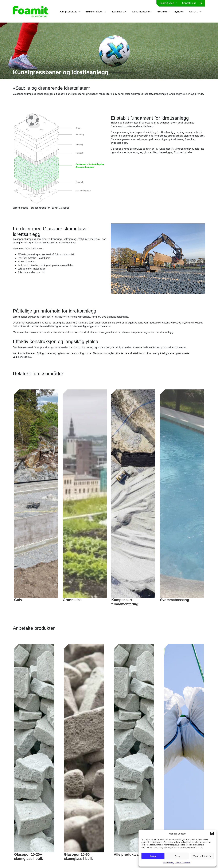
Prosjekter (163, 11)
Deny (177, 856)
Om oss (193, 11)
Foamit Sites (167, 3)
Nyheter (179, 11)
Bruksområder (94, 11)
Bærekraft (118, 11)
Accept (153, 856)
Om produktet (68, 11)
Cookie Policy (168, 862)
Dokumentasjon (141, 11)
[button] (212, 833)
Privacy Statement (182, 862)
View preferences (202, 856)
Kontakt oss (189, 3)
